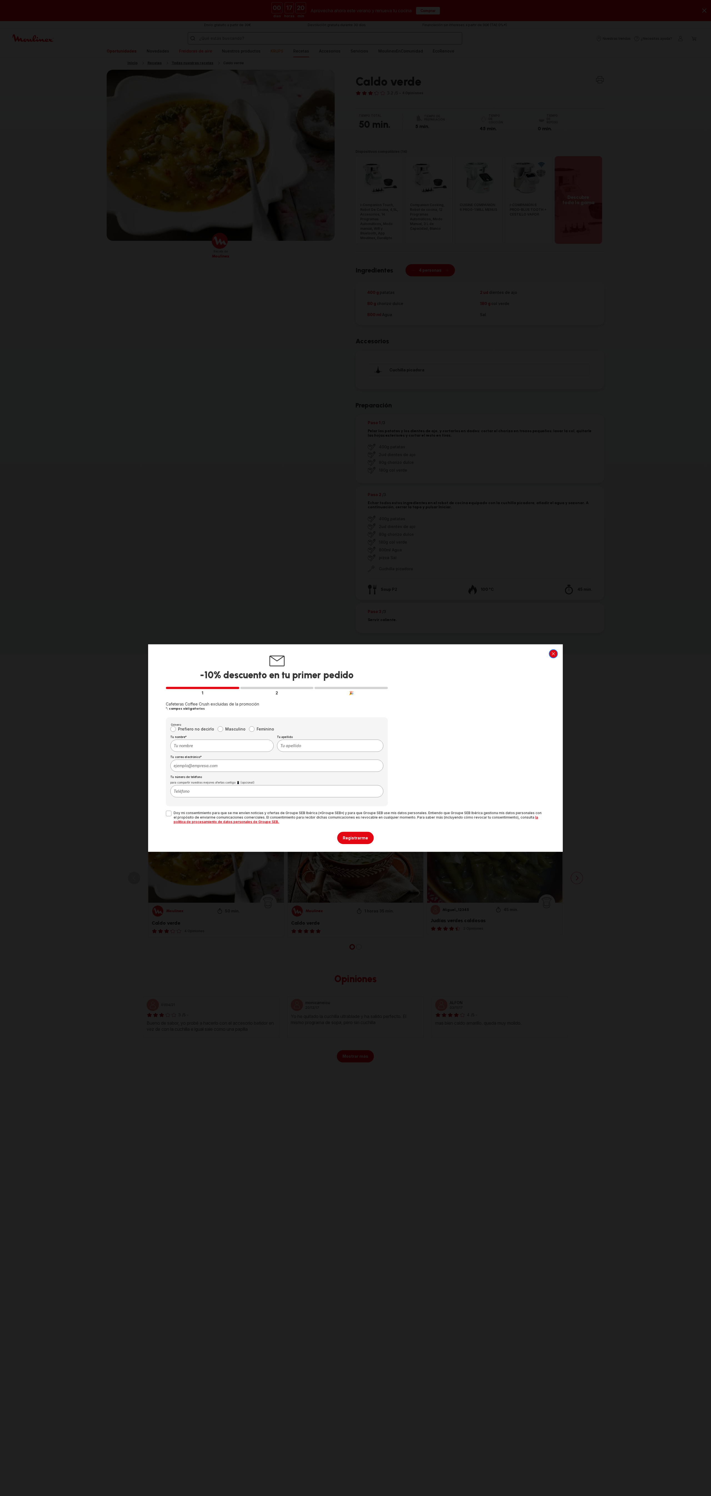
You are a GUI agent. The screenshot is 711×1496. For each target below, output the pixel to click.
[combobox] (222, 745)
